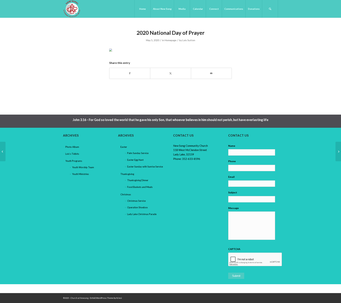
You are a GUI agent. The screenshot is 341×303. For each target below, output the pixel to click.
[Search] (270, 9)
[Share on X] (170, 73)
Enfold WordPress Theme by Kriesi (106, 298)
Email (231, 176)
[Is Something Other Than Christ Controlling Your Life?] (3, 151)
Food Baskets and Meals (140, 187)
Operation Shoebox (137, 207)
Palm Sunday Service (137, 153)
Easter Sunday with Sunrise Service (145, 166)
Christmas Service (136, 200)
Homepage (170, 40)
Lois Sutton (188, 40)
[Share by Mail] (211, 73)
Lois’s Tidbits (72, 153)
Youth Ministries (80, 174)
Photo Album (72, 146)
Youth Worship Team (83, 167)
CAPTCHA (234, 248)
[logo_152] (72, 9)
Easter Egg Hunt (135, 159)
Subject (232, 192)
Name (231, 145)
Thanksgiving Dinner (137, 180)
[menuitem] (142, 9)
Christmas (125, 194)
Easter (123, 146)
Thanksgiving (127, 174)
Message (233, 208)
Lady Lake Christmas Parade (141, 214)
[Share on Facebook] (129, 73)
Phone (232, 161)
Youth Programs (73, 160)
